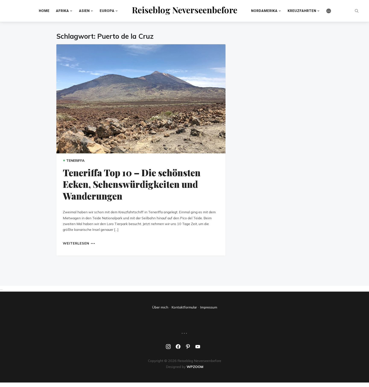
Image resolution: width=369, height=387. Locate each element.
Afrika (62, 11)
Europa (107, 11)
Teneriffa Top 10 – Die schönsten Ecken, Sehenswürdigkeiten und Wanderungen (132, 184)
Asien (84, 11)
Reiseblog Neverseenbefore (184, 9)
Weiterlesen (76, 243)
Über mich (160, 307)
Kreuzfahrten (302, 11)
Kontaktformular (184, 307)
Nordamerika (264, 11)
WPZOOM (195, 367)
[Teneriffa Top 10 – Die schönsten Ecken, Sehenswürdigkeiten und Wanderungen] (141, 98)
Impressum (208, 307)
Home (44, 11)
